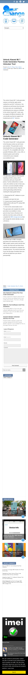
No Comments (15, 650)
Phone (13, 67)
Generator (13, 286)
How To (9, 67)
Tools (16, 67)
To (18, 286)
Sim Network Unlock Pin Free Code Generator (13, 293)
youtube (17, 1)
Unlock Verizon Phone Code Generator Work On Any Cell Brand (11, 574)
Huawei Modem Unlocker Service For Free (11, 317)
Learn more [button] (11, 668)
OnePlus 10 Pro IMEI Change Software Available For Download (16, 648)
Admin (20, 68)
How (17, 286)
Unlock (19, 67)
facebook (14, 1)
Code (9, 286)
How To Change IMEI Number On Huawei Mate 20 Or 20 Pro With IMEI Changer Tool (12, 582)
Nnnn (3, 565)
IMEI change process (16, 217)
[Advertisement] (14, 45)
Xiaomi (4, 68)
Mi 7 (14, 118)
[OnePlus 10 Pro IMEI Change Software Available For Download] (5, 647)
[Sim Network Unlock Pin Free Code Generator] (5, 653)
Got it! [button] (14, 672)
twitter (23, 1)
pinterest (20, 1)
